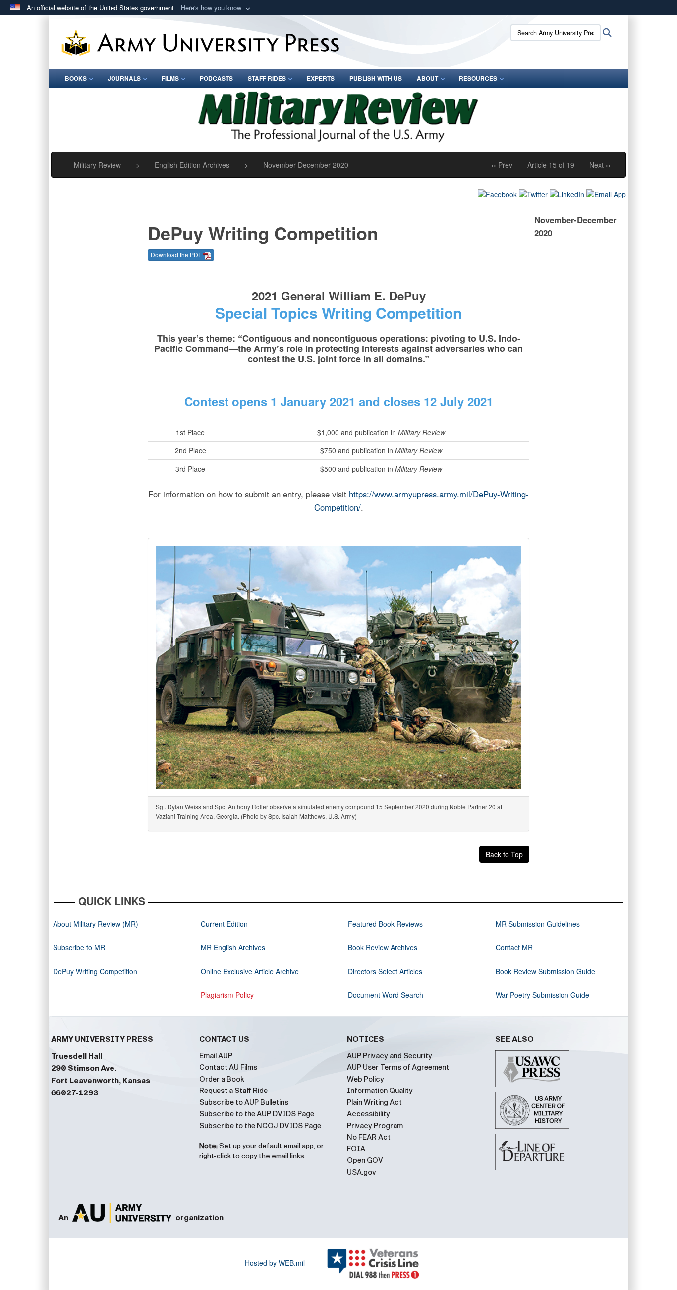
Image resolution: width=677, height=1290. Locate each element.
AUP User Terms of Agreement (398, 1067)
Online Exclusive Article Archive (250, 971)
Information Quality (380, 1090)
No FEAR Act (369, 1137)
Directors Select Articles (385, 971)
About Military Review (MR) (95, 924)
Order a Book (221, 1079)
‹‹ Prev (501, 165)
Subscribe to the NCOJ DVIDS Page (260, 1125)
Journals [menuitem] (124, 78)
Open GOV (365, 1160)
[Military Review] (338, 115)
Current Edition (224, 924)
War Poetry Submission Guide (542, 995)
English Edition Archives (192, 165)
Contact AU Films (228, 1067)
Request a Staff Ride (233, 1090)
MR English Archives (233, 947)
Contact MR (514, 947)
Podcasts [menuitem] (216, 78)
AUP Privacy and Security (389, 1055)
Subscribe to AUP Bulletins (243, 1102)
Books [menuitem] (76, 78)
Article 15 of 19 (550, 165)
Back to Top (504, 854)
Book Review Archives (382, 947)
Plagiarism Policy (227, 995)
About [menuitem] (427, 78)
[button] (216, 8)
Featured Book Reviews (385, 924)
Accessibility (368, 1113)
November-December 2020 (305, 165)
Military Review (97, 165)
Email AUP (215, 1055)
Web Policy (365, 1079)
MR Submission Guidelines (538, 924)
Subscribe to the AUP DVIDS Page (256, 1113)
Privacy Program (375, 1125)
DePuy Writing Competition (95, 971)
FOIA (356, 1148)
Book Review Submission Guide (545, 971)
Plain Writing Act (374, 1102)
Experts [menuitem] (321, 78)
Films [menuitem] (170, 78)
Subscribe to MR (79, 947)
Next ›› (600, 165)
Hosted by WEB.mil (275, 1263)
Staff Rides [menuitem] (267, 78)
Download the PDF (177, 254)
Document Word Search (385, 995)
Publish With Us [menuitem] (375, 78)
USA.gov (361, 1172)
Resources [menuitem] (478, 78)
